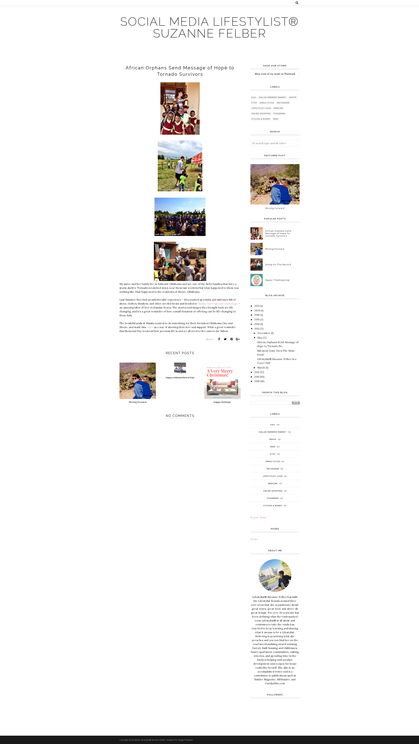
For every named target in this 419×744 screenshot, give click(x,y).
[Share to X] (225, 339)
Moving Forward (274, 208)
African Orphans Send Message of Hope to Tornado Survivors (278, 233)
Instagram (283, 103)
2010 (257, 381)
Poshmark (289, 73)
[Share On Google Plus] (237, 339)
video (150, 327)
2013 (257, 328)
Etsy (254, 103)
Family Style (267, 103)
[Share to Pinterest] (231, 339)
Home (254, 539)
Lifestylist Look (261, 108)
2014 (257, 324)
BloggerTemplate (185, 740)
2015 (256, 319)
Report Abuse (258, 517)
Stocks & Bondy (260, 119)
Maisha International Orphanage (218, 303)
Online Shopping (261, 114)
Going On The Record (278, 264)
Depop (292, 97)
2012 (256, 372)
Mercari (278, 108)
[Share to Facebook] (219, 339)
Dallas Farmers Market (273, 97)
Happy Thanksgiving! (277, 280)
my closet (275, 73)
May (259, 337)
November (263, 333)
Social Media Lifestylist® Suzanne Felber (209, 27)
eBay (275, 119)
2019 (257, 314)
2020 (257, 310)
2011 (256, 376)
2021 (253, 97)
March (261, 367)
